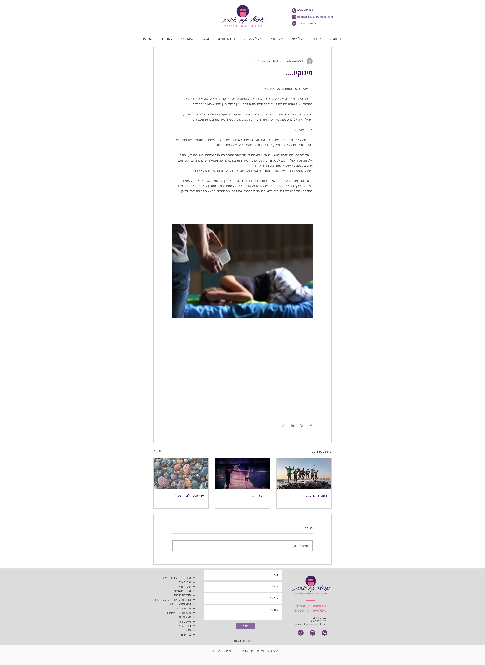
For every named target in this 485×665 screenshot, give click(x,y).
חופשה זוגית (257, 495)
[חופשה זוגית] (242, 473)
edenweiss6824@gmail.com (315, 17)
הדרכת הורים (182, 595)
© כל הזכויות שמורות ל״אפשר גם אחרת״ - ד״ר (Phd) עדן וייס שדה (245, 650)
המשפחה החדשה (180, 604)
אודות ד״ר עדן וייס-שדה (176, 578)
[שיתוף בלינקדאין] (292, 425)
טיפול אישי (184, 582)
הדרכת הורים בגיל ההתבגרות (172, 599)
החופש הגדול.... (316, 495)
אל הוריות (185, 617)
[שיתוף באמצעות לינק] (283, 425)
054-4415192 (305, 10)
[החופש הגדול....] (304, 473)
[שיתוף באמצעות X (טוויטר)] (301, 425)
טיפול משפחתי (181, 591)
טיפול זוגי (185, 586)
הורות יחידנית (182, 608)
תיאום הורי (184, 621)
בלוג (188, 630)
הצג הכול (158, 450)
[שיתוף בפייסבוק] (311, 425)
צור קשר (185, 634)
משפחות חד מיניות (179, 612)
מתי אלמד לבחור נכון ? (189, 495)
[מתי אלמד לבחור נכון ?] (181, 473)
